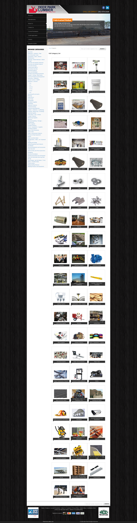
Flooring (30, 95)
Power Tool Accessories (33, 130)
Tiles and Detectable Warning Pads (36, 157)
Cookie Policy (83, 508)
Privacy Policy (75, 508)
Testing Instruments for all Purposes (36, 155)
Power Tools (31, 131)
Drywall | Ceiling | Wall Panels (35, 75)
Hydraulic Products (32, 105)
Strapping (30, 152)
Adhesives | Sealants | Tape (34, 53)
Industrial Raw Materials (34, 108)
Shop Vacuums (31, 149)
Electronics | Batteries (33, 78)
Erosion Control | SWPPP (34, 80)
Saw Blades (30, 145)
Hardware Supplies (32, 102)
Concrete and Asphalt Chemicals (35, 62)
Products (47, 508)
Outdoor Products (32, 125)
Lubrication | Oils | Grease (34, 114)
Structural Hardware (33, 154)
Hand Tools (30, 99)
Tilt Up (29, 158)
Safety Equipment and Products (35, 144)
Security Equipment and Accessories (36, 147)
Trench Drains (31, 163)
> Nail (30, 92)
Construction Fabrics (33, 67)
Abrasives (30, 52)
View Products (99, 26)
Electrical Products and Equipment (36, 76)
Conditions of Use (91, 508)
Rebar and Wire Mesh (33, 138)
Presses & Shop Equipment (34, 135)
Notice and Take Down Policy (62, 509)
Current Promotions (55, 508)
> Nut (30, 85)
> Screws (30, 88)
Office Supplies (31, 124)
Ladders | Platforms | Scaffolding (36, 110)
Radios (29, 136)
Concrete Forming (32, 65)
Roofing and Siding (32, 142)
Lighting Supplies (32, 113)
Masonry (30, 119)
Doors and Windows (32, 72)
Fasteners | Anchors (33, 81)
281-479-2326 (103, 12)
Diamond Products (32, 70)
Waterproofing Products (33, 165)
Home (50, 48)
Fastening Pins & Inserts (33, 94)
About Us (63, 508)
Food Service (31, 97)
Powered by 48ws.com (48, 521)
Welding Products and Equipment (36, 166)
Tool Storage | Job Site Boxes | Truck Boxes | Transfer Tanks (36, 161)
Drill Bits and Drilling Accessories (36, 73)
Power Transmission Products (35, 133)
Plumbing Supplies (32, 128)
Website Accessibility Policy (76, 509)
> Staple (30, 90)
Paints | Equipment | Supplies (35, 127)
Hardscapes (31, 100)
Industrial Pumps (32, 106)
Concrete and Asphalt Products (35, 64)
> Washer (31, 87)
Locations (69, 508)
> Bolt (30, 83)
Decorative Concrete (33, 69)
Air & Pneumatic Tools (33, 55)
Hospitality (30, 103)
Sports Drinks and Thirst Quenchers (36, 150)
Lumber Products (32, 116)
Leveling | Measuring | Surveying (36, 111)
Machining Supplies (32, 117)
